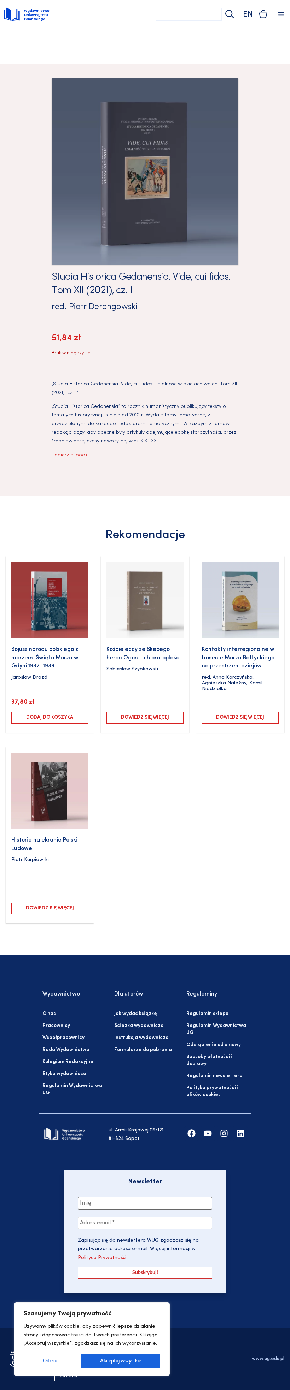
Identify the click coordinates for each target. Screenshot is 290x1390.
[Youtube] (208, 1133)
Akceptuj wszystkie (120, 1361)
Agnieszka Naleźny (224, 683)
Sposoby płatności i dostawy (209, 1060)
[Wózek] (263, 14)
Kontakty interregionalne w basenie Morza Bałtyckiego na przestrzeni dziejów (238, 658)
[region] (92, 1339)
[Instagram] (224, 1133)
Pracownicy (56, 1025)
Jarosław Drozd (29, 677)
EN (248, 15)
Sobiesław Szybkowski (132, 669)
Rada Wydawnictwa (65, 1049)
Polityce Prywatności (102, 1257)
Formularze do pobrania (143, 1049)
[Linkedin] (240, 1133)
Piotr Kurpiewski (30, 859)
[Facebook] (191, 1133)
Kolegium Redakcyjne (67, 1061)
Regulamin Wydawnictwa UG (72, 1089)
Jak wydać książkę (135, 1013)
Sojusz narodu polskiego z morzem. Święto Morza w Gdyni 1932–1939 (45, 658)
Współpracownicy (63, 1037)
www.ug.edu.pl (268, 1358)
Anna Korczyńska (233, 677)
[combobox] (189, 14)
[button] (281, 14)
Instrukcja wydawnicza (141, 1037)
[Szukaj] (229, 14)
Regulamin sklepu (207, 1013)
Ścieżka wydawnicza (139, 1025)
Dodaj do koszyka (49, 717)
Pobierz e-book (70, 455)
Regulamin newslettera (214, 1076)
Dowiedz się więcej (145, 717)
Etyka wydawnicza (64, 1073)
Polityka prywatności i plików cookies (212, 1091)
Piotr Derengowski (103, 307)
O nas (49, 1013)
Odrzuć (51, 1361)
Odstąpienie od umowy (213, 1044)
